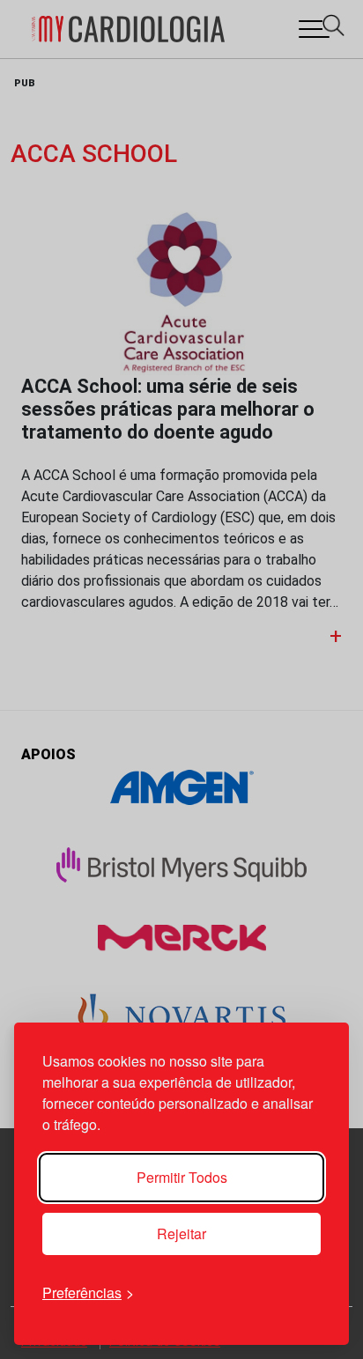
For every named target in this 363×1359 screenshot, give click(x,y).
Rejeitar (181, 1233)
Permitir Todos (182, 1177)
